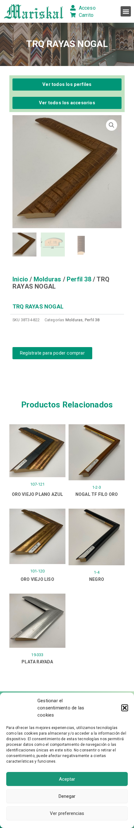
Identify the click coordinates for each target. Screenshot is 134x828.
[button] (125, 708)
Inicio (20, 279)
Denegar (67, 796)
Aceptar (67, 779)
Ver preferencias (67, 813)
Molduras (47, 279)
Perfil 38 (79, 279)
